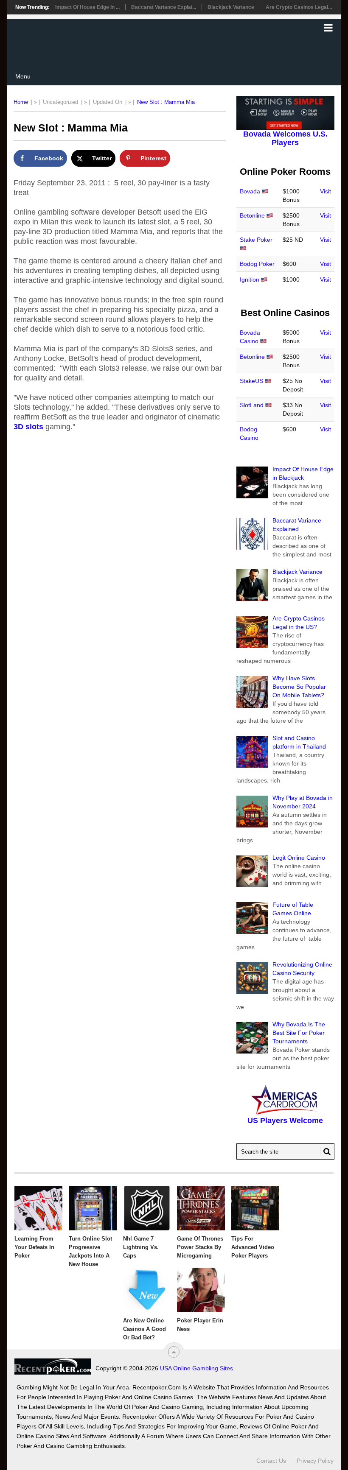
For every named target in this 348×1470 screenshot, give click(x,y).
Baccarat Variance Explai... (163, 7)
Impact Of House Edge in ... (87, 7)
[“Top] (174, 1352)
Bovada (250, 191)
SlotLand (252, 405)
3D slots (28, 426)
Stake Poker (256, 239)
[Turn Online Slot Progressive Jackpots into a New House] (93, 1208)
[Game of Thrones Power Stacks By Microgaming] (201, 1208)
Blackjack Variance (231, 7)
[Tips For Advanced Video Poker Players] (255, 1208)
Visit (325, 191)
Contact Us (271, 1460)
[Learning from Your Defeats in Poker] (38, 1208)
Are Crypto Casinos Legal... (299, 7)
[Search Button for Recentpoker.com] (325, 1151)
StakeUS (251, 380)
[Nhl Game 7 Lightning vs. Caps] (147, 1208)
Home (21, 102)
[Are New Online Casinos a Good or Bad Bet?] (147, 1290)
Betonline (252, 215)
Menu (23, 76)
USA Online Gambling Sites (196, 1368)
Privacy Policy (315, 1460)
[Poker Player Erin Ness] (201, 1290)
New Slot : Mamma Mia (166, 102)
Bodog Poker (257, 263)
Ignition (249, 279)
